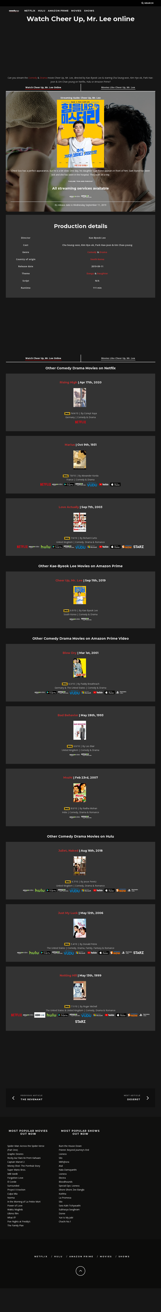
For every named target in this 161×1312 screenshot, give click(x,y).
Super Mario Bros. (16, 1169)
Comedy (32, 77)
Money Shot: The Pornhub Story (23, 1165)
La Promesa (65, 1197)
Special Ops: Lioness (69, 1185)
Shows (89, 10)
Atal (61, 1165)
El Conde (11, 1181)
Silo (60, 1157)
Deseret (133, 1099)
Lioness (63, 1153)
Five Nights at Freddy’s (18, 1221)
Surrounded (13, 1185)
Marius (70, 444)
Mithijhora (64, 1161)
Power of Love (14, 1205)
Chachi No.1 (65, 1221)
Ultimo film (13, 1213)
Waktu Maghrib (15, 1209)
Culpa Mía (12, 1193)
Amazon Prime (58, 10)
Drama (43, 77)
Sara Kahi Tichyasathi (69, 1205)
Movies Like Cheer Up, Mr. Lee (118, 87)
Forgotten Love (15, 1177)
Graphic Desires (15, 1153)
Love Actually (69, 507)
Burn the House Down (70, 1145)
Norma (11, 1197)
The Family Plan (15, 1225)
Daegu (90, 273)
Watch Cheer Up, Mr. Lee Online (43, 87)
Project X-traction (16, 1189)
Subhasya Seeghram (69, 1209)
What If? (11, 1217)
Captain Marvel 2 (16, 1161)
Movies (76, 10)
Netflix (29, 10)
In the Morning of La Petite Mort (24, 1201)
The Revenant (32, 1099)
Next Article (132, 1096)
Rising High (68, 382)
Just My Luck (68, 913)
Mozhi (67, 777)
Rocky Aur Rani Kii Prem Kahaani (24, 1157)
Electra (62, 1177)
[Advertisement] (80, 50)
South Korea (97, 259)
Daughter (102, 273)
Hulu (41, 10)
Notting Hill (68, 975)
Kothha (62, 1193)
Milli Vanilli (12, 1173)
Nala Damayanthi (68, 1169)
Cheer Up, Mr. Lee (69, 580)
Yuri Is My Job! (66, 1217)
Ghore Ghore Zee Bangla (71, 1189)
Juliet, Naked (68, 850)
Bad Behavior (68, 715)
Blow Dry (70, 653)
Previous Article (32, 1096)
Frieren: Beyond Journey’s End (74, 1149)
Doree (62, 1213)
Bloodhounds (65, 1181)
